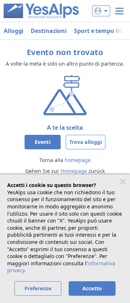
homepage (78, 160)
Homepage (74, 170)
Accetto (92, 288)
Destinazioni (49, 31)
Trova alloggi (85, 141)
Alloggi (13, 31)
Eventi (43, 141)
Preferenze (38, 288)
